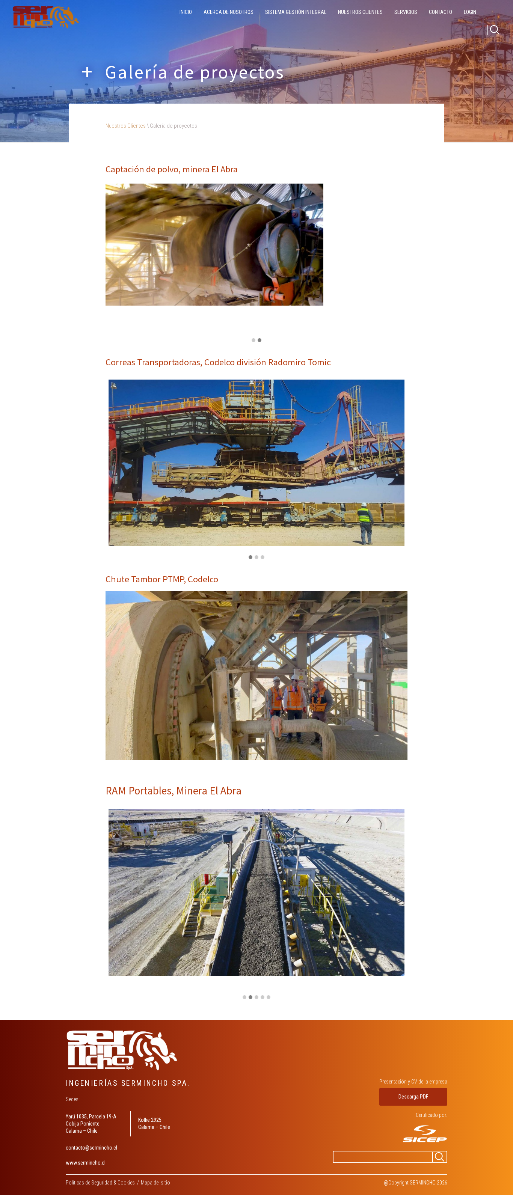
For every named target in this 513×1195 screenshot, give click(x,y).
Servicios (405, 12)
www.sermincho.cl (86, 1163)
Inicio (186, 12)
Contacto (440, 12)
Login (470, 12)
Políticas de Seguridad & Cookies (100, 1183)
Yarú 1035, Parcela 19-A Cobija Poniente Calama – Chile (91, 1124)
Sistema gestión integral (295, 12)
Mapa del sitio (155, 1183)
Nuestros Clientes (360, 12)
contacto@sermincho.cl (91, 1148)
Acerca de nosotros (228, 12)
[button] (253, 340)
